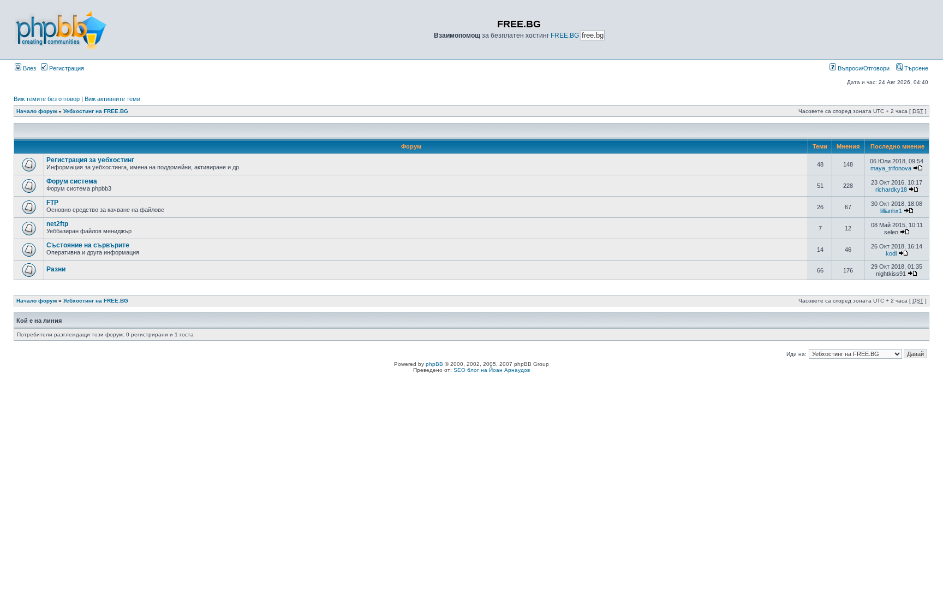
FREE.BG (565, 35)
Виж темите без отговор (47, 99)
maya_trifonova (890, 168)
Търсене (915, 68)
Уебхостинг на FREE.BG (95, 111)
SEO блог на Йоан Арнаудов (491, 370)
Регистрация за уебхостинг (90, 160)
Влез (28, 68)
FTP (52, 202)
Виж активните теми (112, 99)
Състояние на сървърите (87, 245)
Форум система (71, 181)
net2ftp (57, 224)
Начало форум (36, 111)
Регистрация (65, 68)
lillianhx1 (891, 211)
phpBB (434, 364)
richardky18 (891, 189)
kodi (891, 253)
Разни (55, 269)
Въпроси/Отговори (863, 68)
